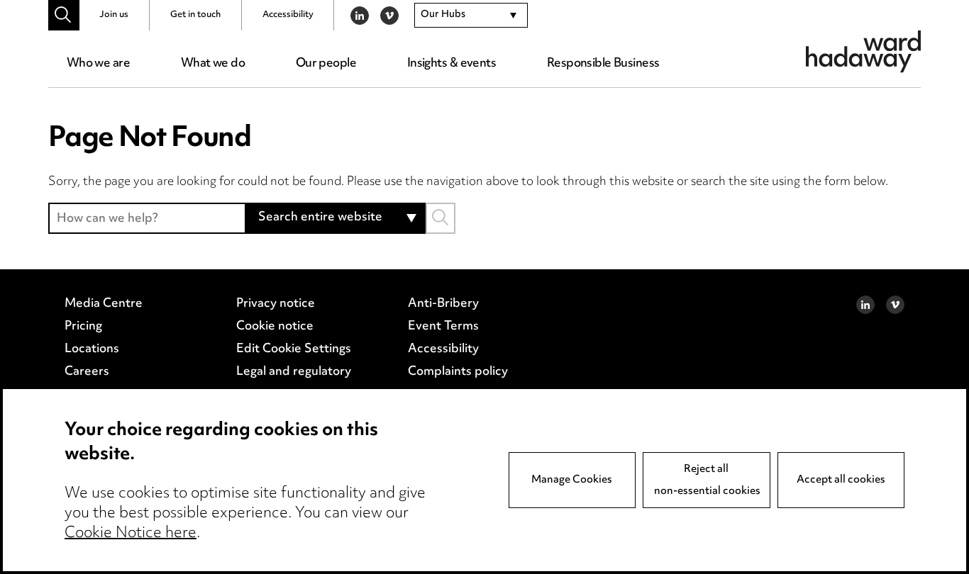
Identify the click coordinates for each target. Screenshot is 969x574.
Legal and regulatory (293, 372)
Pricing (83, 327)
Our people (326, 64)
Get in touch (195, 15)
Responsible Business (603, 64)
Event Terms (443, 327)
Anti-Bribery (443, 304)
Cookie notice (275, 327)
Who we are (98, 64)
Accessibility (288, 15)
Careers (87, 372)
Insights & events (451, 64)
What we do (213, 64)
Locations (92, 349)
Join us (113, 15)
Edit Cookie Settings (293, 349)
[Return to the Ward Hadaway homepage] (863, 51)
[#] (63, 15)
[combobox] (471, 15)
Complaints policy (458, 372)
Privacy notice (275, 304)
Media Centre (104, 304)
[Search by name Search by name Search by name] (440, 218)
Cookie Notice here (130, 533)
